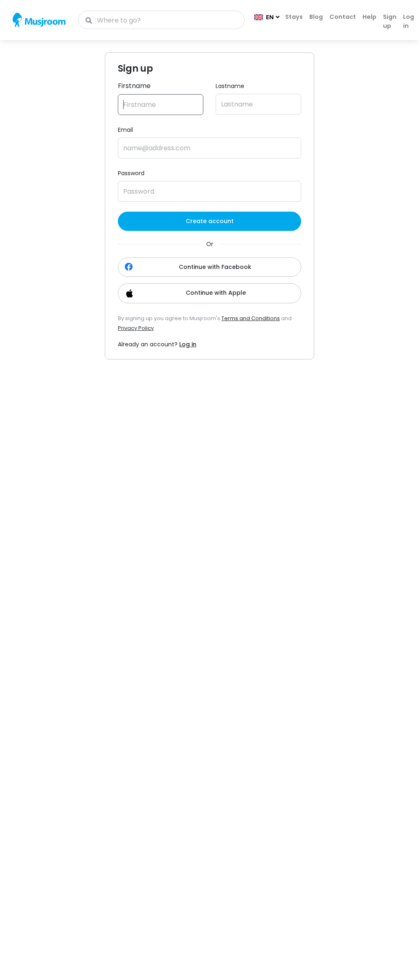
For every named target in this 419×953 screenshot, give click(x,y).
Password (131, 173)
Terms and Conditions (250, 318)
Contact (342, 17)
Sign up (389, 21)
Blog (316, 17)
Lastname (230, 86)
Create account (210, 221)
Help (369, 17)
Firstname (134, 85)
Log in (408, 21)
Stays (294, 17)
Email (125, 130)
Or (209, 244)
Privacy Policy (136, 328)
